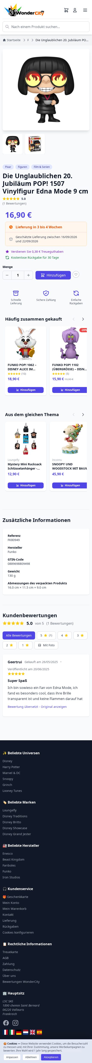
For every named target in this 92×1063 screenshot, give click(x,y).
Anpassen (12, 1057)
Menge (8, 267)
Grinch (7, 785)
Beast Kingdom (13, 859)
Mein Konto (11, 903)
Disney (7, 761)
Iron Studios (11, 877)
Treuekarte (10, 952)
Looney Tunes (12, 791)
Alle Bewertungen (19, 635)
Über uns (9, 976)
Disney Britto (12, 822)
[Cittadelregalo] (12, 1032)
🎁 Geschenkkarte (15, 897)
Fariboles (9, 865)
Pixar (8, 167)
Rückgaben (11, 926)
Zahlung (9, 964)
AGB (6, 958)
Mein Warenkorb (15, 909)
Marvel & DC (11, 773)
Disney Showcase (15, 828)
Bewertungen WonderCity (21, 982)
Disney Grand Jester (17, 834)
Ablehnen (31, 1057)
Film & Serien (42, 167)
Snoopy (8, 779)
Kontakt (8, 915)
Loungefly (9, 810)
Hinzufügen (28, 390)
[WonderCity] (18, 1032)
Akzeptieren (51, 1057)
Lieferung (9, 921)
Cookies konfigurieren (18, 932)
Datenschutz (12, 970)
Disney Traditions (15, 816)
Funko (12, 552)
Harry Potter (11, 767)
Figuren (22, 167)
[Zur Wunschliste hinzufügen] (76, 274)
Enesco (8, 853)
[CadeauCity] (5, 1032)
